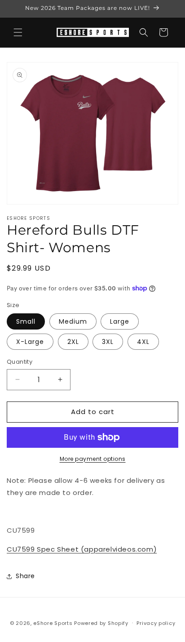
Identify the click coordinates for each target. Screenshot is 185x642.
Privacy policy (156, 623)
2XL (73, 341)
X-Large (30, 341)
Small (25, 321)
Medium (73, 321)
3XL (108, 341)
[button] (18, 32)
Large (119, 321)
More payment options (93, 459)
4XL (143, 341)
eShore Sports (52, 622)
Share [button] (25, 575)
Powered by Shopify (101, 622)
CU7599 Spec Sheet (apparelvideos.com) (82, 549)
